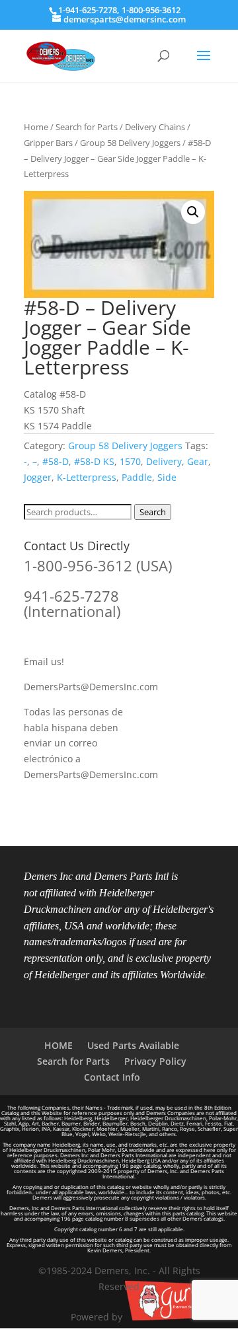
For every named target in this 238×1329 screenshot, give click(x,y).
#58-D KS (94, 461)
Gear (197, 461)
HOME (58, 1045)
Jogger (38, 477)
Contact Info (112, 1077)
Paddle (137, 477)
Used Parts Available (133, 1045)
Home (36, 127)
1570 (130, 461)
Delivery (164, 461)
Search (152, 512)
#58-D (55, 461)
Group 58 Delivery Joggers (130, 143)
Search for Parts (87, 127)
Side (167, 477)
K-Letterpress (86, 477)
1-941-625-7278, (90, 10)
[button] (193, 212)
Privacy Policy (155, 1061)
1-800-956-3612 (151, 10)
